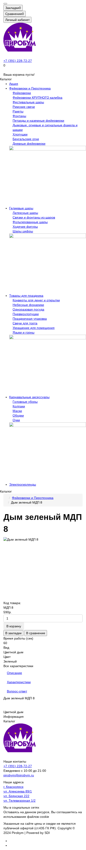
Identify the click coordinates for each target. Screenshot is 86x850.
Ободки (18, 415)
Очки (16, 420)
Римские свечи (24, 107)
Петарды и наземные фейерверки (38, 120)
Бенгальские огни (26, 139)
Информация (13, 716)
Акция (13, 84)
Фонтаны (19, 116)
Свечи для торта (25, 323)
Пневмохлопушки (26, 314)
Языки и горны (23, 332)
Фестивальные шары (28, 102)
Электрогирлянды (22, 484)
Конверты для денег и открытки (36, 300)
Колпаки (19, 406)
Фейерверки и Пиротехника (30, 88)
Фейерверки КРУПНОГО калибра (37, 97)
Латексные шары (25, 213)
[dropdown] (5, 3)
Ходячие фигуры (25, 226)
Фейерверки (22, 93)
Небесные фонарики (28, 305)
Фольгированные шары (30, 222)
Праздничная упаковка (30, 318)
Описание (14, 673)
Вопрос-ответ (17, 691)
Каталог (9, 721)
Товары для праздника (26, 295)
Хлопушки (20, 134)
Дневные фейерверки (29, 143)
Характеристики (19, 682)
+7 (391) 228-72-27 (17, 61)
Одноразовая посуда (28, 309)
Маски (17, 411)
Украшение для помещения (34, 328)
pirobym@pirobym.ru (18, 775)
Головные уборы (25, 401)
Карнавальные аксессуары (29, 397)
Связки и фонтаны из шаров (34, 217)
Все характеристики (18, 666)
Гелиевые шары (21, 208)
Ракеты (18, 111)
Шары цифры (23, 231)
